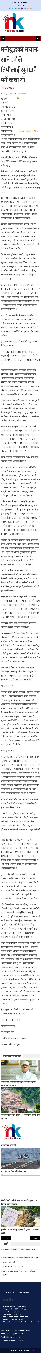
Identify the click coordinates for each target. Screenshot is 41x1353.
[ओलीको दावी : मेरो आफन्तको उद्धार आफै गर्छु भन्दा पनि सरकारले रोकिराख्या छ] (20, 1070)
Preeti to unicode (20, 5)
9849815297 (35, 1350)
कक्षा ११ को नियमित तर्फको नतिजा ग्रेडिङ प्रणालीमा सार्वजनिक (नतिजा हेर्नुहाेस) (7, 1238)
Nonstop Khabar (21, 94)
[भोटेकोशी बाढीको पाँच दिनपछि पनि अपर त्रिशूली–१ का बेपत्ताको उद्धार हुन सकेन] (20, 1185)
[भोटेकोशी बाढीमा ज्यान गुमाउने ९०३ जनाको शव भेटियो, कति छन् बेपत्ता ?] (20, 1100)
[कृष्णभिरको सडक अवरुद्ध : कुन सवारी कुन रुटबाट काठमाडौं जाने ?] (20, 1216)
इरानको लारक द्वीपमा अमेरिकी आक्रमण (13, 1171)
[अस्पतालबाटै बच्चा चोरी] (20, 1132)
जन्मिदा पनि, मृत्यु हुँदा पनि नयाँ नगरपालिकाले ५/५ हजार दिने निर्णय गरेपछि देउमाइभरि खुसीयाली (36, 1238)
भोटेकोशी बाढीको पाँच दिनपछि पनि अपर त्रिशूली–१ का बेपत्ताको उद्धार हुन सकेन (20, 1273)
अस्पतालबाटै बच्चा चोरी (8, 1145)
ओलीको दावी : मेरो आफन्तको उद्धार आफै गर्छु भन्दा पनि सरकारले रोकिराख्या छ (19, 1251)
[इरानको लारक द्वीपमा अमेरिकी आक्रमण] (20, 1158)
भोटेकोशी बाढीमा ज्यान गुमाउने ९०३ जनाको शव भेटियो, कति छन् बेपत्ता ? (21, 1257)
